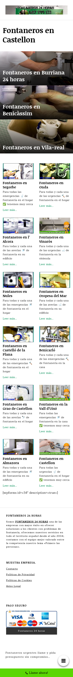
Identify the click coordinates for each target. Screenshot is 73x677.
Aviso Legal (13, 586)
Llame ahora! (38, 672)
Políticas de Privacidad (20, 575)
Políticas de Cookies (19, 580)
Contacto (12, 569)
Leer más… (10, 210)
